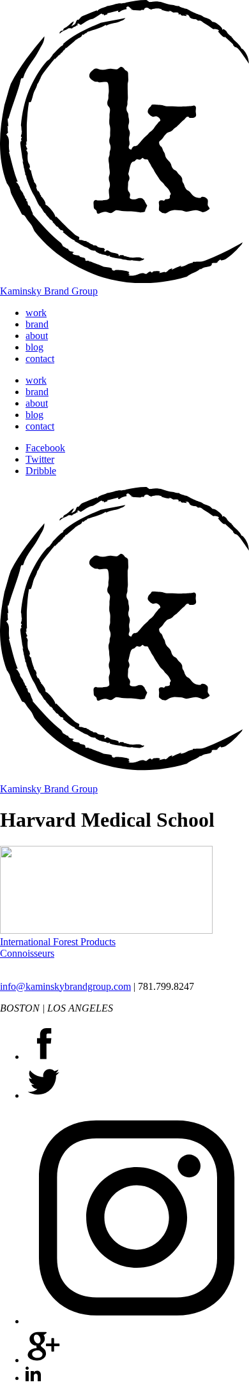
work (36, 312)
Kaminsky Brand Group (49, 291)
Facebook (45, 447)
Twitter (40, 459)
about (37, 335)
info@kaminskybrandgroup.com (65, 986)
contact (40, 358)
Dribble (41, 470)
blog (34, 347)
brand (37, 324)
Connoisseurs (27, 953)
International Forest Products (58, 941)
